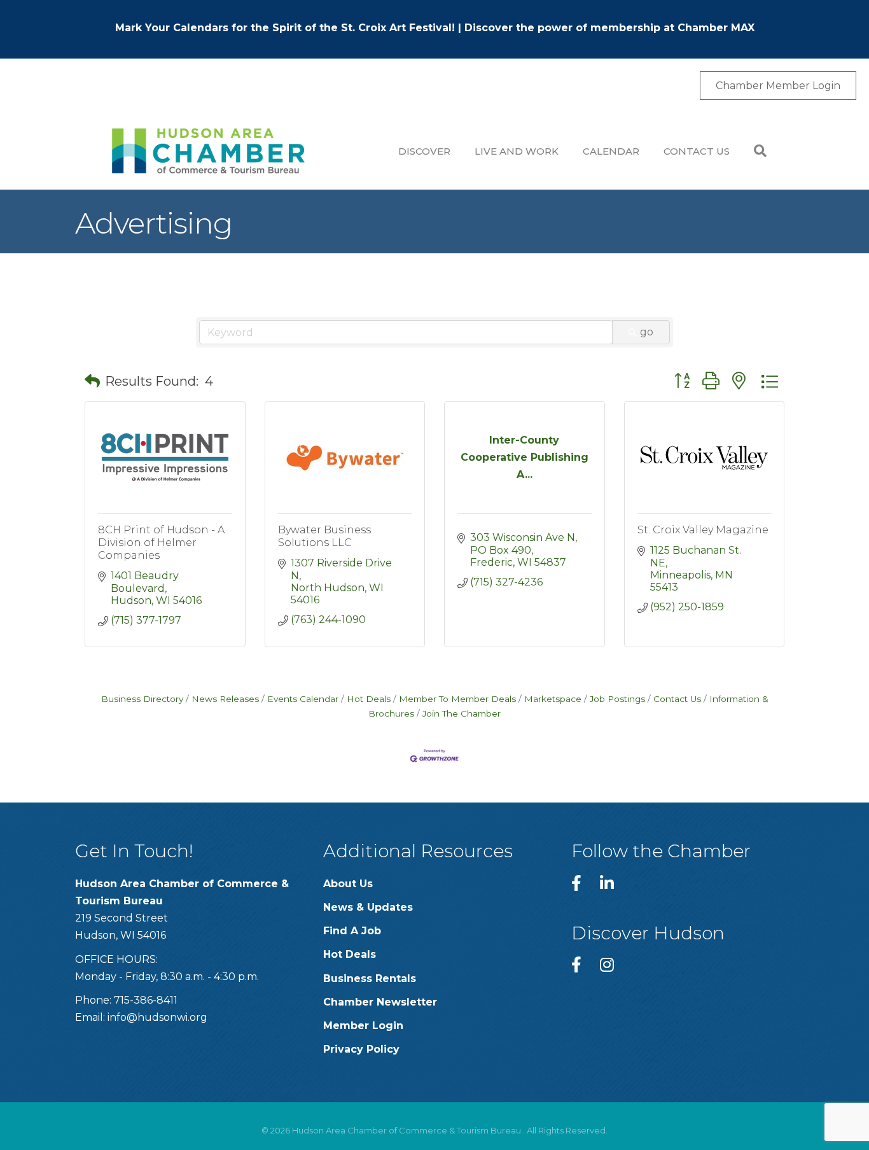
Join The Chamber (461, 713)
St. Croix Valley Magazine (702, 530)
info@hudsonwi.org (157, 1017)
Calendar (611, 151)
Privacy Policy (361, 1049)
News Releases (225, 699)
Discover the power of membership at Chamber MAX (609, 28)
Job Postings (617, 699)
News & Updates (368, 907)
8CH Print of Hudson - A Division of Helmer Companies (161, 542)
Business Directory (142, 699)
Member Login (363, 1026)
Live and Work (517, 151)
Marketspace (552, 699)
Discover (424, 151)
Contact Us (697, 151)
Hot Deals (369, 699)
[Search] (754, 150)
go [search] (646, 332)
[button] (92, 381)
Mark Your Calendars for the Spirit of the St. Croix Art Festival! (285, 28)
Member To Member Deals (457, 699)
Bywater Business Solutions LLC (324, 536)
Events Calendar (302, 699)
